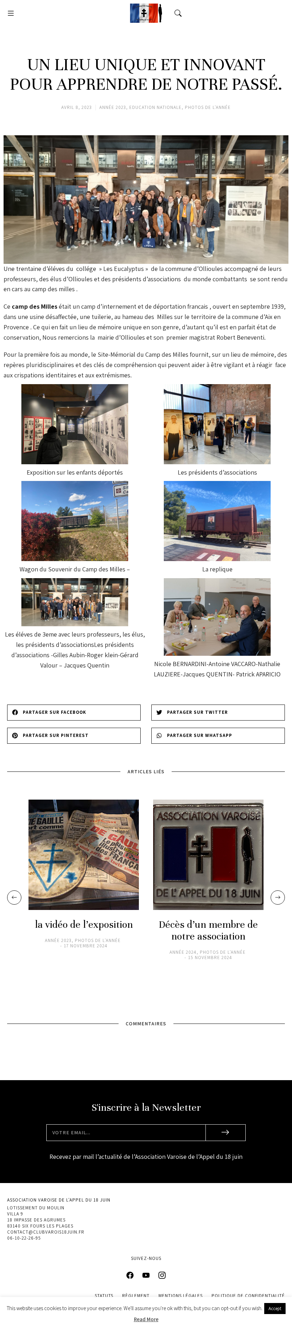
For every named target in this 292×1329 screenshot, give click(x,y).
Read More (146, 1319)
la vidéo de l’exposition (84, 925)
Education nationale (155, 107)
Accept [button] (274, 1309)
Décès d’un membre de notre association (208, 930)
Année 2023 (112, 107)
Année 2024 (183, 952)
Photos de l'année (208, 107)
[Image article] (83, 855)
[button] (11, 13)
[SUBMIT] (226, 1132)
